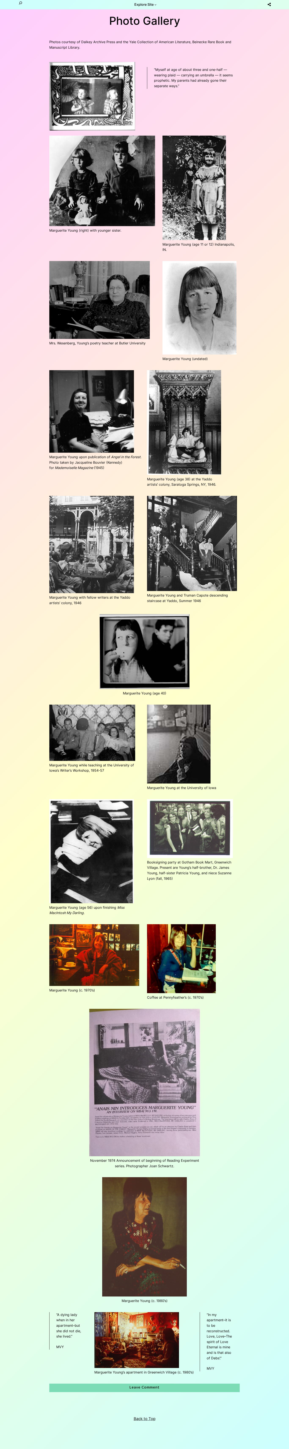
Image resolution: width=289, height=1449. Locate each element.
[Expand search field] (20, 4)
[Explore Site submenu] (155, 5)
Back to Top (145, 1418)
